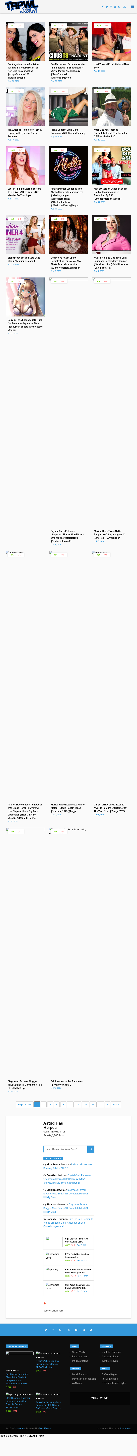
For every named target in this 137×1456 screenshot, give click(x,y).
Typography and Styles (114, 1383)
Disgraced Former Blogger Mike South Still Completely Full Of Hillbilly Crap (65, 1194)
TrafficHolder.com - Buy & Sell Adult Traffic (22, 1436)
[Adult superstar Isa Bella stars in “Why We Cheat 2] (68, 833)
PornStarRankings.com (84, 1378)
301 (68, 1291)
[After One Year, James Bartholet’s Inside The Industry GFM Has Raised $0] (111, 125)
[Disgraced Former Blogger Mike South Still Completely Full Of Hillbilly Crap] (25, 830)
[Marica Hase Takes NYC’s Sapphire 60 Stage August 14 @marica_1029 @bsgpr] (111, 280)
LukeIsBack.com (80, 1374)
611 (68, 1245)
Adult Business (12, 1371)
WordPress (45, 1428)
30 (93, 1105)
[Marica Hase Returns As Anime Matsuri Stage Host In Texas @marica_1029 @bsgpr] (68, 553)
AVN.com (77, 1383)
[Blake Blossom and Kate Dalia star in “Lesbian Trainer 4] (25, 253)
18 (14, 150)
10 (78, 1105)
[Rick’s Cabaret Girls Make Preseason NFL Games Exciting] (68, 125)
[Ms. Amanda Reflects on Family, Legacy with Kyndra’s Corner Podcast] (25, 125)
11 (100, 91)
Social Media (79, 1352)
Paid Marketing (80, 1361)
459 (68, 1260)
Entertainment (80, 1356)
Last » (116, 1105)
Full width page (110, 1378)
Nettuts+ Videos (110, 1356)
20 (85, 1105)
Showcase (19, 1428)
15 (100, 26)
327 (68, 1276)
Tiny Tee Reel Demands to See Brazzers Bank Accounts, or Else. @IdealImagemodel (68, 1223)
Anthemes (125, 1428)
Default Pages (109, 1374)
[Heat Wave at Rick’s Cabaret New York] (111, 60)
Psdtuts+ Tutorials (111, 1352)
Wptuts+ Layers (110, 1361)
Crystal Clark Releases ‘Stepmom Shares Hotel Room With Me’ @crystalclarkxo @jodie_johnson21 (67, 1179)
